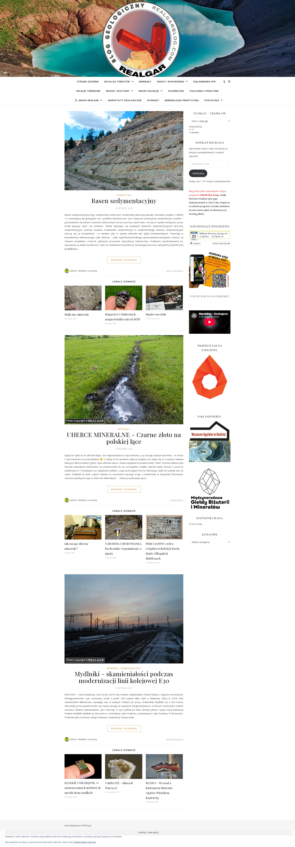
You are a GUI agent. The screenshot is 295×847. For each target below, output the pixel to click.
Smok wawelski (156, 314)
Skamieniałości (131, 668)
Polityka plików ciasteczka (84, 842)
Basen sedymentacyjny (123, 200)
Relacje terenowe (88, 90)
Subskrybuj (198, 173)
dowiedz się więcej (124, 260)
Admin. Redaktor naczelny (83, 270)
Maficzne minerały (77, 314)
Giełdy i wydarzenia (170, 81)
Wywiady (153, 100)
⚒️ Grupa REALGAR (87, 100)
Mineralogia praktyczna (182, 100)
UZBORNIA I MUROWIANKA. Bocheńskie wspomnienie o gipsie (123, 548)
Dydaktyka (124, 195)
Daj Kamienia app (204, 81)
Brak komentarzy (174, 739)
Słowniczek (176, 90)
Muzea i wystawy (118, 90)
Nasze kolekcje (149, 90)
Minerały (145, 81)
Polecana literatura (204, 90)
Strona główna (88, 81)
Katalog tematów (117, 81)
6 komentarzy (176, 500)
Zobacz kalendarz (220, 243)
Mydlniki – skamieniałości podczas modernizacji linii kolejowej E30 (124, 677)
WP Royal (86, 825)
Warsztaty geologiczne (125, 100)
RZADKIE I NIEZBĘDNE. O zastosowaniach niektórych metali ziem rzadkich (83, 788)
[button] (195, 243)
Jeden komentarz (174, 270)
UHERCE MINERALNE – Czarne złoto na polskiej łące (124, 437)
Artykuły (124, 429)
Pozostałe (211, 100)
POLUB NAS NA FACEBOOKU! (209, 296)
